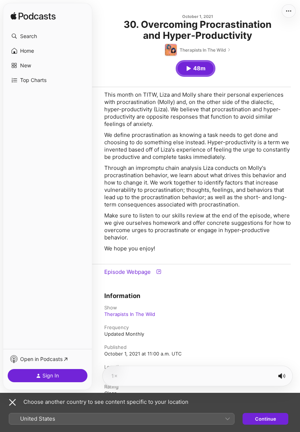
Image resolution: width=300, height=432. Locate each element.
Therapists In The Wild (129, 314)
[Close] (12, 402)
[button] (47, 36)
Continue (265, 419)
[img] (33, 16)
